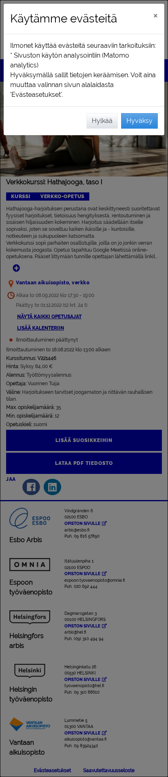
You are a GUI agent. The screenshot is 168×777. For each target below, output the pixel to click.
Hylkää (102, 121)
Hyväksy (139, 121)
